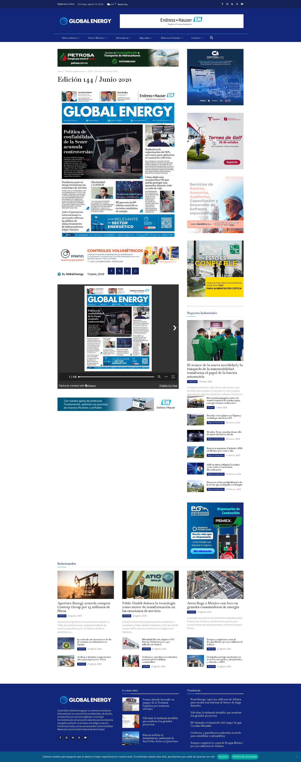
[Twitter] (237, 4)
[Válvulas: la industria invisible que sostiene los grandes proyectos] (130, 721)
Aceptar (223, 756)
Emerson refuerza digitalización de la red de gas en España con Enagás (224, 483)
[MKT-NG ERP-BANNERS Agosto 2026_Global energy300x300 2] (215, 104)
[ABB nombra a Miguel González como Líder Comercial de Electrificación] (195, 468)
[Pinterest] (127, 271)
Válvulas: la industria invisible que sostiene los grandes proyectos (160, 721)
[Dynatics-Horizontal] (118, 267)
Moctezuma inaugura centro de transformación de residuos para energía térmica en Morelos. (223, 400)
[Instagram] (227, 4)
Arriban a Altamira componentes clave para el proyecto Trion (94, 658)
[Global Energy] (59, 274)
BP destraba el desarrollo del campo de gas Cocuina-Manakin (216, 724)
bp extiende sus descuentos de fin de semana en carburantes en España (94, 642)
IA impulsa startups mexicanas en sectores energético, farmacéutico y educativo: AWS (224, 659)
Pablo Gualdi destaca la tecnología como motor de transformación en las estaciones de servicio (148, 607)
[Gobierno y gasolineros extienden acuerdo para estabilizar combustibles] (130, 661)
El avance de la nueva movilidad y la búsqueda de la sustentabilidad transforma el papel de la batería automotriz (215, 371)
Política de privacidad (245, 756)
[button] (211, 38)
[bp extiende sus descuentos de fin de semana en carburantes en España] (65, 643)
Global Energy (74, 274)
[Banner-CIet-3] (215, 168)
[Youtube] (242, 4)
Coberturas (192, 381)
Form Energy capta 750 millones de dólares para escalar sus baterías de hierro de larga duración (216, 702)
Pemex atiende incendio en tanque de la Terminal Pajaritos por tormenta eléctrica (158, 704)
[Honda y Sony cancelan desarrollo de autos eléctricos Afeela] (195, 436)
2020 (90, 71)
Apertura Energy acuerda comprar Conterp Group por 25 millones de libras (83, 607)
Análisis (146, 666)
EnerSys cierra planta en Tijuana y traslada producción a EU (224, 416)
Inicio (60, 71)
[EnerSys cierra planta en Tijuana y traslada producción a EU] (195, 419)
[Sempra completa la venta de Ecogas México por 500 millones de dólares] (195, 643)
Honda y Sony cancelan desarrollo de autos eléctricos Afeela (224, 433)
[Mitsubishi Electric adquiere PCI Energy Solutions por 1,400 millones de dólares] (130, 643)
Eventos (211, 407)
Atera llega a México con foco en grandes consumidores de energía (213, 605)
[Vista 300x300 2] (215, 296)
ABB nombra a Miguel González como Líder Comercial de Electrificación (223, 467)
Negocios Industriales (215, 422)
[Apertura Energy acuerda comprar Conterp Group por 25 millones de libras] (85, 585)
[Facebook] (222, 4)
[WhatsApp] (135, 271)
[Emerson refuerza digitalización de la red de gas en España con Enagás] (195, 486)
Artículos (62, 616)
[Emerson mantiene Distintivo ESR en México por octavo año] (195, 452)
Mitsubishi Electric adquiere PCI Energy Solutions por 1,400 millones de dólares (158, 642)
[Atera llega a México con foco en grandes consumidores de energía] (215, 585)
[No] (296, 757)
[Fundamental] (182, 21)
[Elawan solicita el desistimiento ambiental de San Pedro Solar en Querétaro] (130, 738)
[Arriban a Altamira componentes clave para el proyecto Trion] (65, 661)
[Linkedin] (232, 4)
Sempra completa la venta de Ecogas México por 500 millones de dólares (225, 642)
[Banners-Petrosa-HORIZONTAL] (118, 69)
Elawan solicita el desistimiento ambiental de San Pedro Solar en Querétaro (160, 738)
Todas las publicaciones (75, 71)
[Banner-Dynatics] (215, 232)
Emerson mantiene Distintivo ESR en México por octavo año (224, 449)
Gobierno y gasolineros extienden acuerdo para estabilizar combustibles (159, 659)
